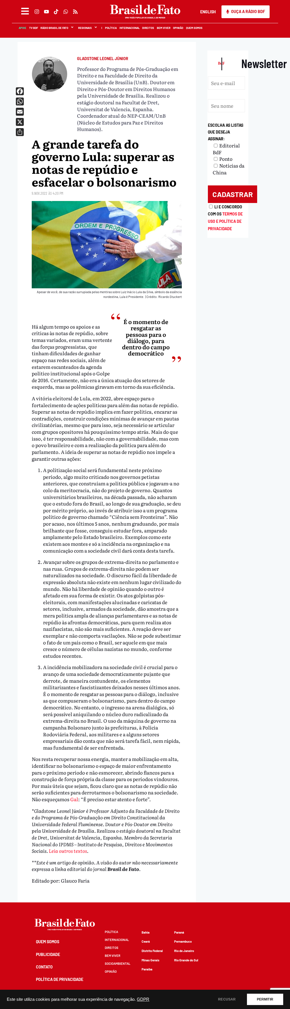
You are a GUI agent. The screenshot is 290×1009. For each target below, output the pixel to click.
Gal (74, 799)
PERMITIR (265, 999)
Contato (44, 966)
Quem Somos (194, 27)
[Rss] (75, 11)
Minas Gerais (150, 960)
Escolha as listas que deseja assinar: (225, 132)
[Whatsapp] (65, 11)
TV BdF (33, 27)
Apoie (22, 27)
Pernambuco (183, 941)
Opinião (178, 27)
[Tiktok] (55, 11)
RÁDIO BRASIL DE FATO (54, 27)
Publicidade (48, 954)
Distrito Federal (152, 951)
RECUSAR (227, 999)
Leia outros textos (68, 850)
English (208, 11)
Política (110, 27)
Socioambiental (117, 963)
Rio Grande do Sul (186, 960)
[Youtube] (46, 11)
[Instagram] (36, 11)
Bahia (146, 932)
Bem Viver (163, 27)
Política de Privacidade (59, 979)
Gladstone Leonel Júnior (102, 58)
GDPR (143, 999)
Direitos (148, 27)
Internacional (129, 27)
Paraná (179, 932)
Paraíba (147, 969)
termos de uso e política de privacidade (225, 221)
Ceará (146, 941)
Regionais (84, 27)
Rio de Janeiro (184, 951)
